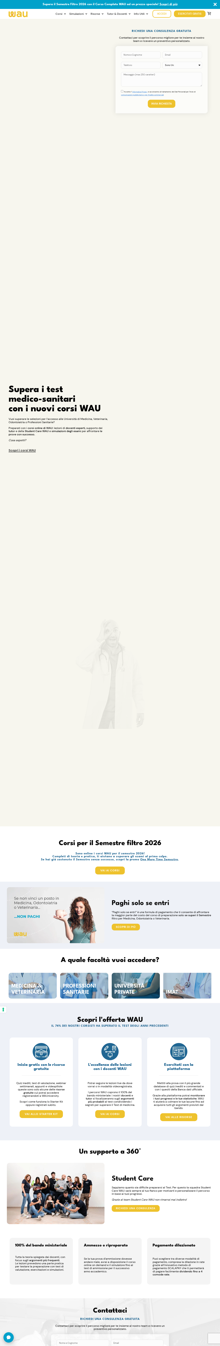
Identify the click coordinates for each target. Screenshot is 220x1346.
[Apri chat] (8, 1337)
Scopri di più (169, 4)
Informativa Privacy (139, 92)
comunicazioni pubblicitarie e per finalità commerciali (142, 95)
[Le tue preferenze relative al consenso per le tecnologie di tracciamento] (3, 1009)
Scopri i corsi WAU (22, 450)
